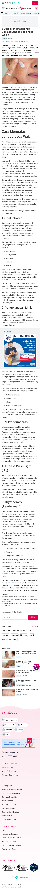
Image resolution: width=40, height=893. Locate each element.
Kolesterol (14, 635)
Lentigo (4, 38)
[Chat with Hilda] (36, 667)
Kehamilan (5, 635)
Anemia (32, 635)
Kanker (4, 639)
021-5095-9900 (9, 756)
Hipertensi (23, 635)
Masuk (35, 3)
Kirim (33, 617)
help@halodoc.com (10, 752)
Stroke (31, 631)
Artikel (14, 13)
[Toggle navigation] (3, 3)
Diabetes (16, 631)
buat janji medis (13, 583)
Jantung (23, 631)
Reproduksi (13, 639)
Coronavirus (6, 631)
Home (6, 13)
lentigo (16, 142)
